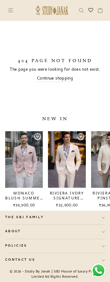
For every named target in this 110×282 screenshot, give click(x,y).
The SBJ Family (24, 217)
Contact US (20, 260)
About (13, 231)
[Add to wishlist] (37, 137)
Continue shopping (55, 79)
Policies (16, 246)
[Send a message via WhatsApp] (98, 270)
